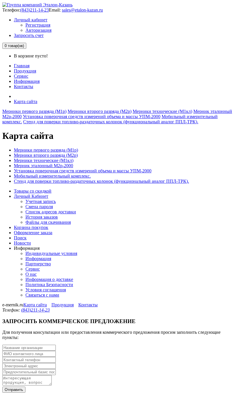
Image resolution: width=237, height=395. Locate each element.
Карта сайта (25, 101)
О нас (31, 274)
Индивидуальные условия (51, 253)
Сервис (21, 76)
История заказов (41, 217)
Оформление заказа (33, 232)
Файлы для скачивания (48, 222)
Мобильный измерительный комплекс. (52, 176)
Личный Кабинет (31, 196)
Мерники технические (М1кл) (162, 111)
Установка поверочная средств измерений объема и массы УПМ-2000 (91, 116)
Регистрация (37, 25)
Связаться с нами (42, 294)
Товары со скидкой (32, 191)
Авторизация (38, 30)
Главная (21, 65)
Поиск (20, 237)
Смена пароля (39, 206)
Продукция (25, 70)
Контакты (23, 86)
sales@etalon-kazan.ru (82, 10)
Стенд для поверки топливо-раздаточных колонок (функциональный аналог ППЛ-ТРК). (110, 121)
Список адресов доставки (50, 211)
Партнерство (38, 263)
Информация (27, 81)
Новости (22, 243)
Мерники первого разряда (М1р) (34, 111)
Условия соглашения (45, 289)
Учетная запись (40, 201)
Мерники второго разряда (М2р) (100, 111)
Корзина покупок (31, 227)
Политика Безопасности (49, 284)
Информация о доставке (49, 279)
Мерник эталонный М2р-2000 (43, 165)
